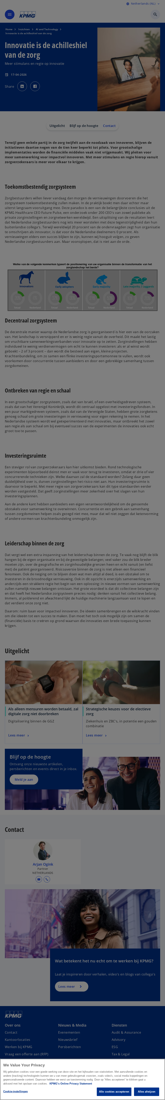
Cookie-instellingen (15, 1091)
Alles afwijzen (147, 1091)
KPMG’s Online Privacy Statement (71, 1083)
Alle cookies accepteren (114, 1091)
